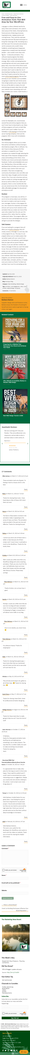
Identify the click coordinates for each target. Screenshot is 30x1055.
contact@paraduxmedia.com (15, 1047)
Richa (4, 494)
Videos (4, 990)
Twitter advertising (7, 987)
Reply (26, 489)
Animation (7, 286)
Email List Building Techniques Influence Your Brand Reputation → (15, 909)
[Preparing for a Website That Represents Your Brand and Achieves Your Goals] (15, 334)
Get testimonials (7, 980)
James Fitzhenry (14, 450)
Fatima (4, 533)
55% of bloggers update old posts (12, 969)
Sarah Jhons (5, 694)
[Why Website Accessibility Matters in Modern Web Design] (15, 370)
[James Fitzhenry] (6, 449)
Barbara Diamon (11, 279)
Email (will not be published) (11, 883)
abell (3, 821)
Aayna (4, 511)
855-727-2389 (16, 1042)
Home (3, 14)
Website (4, 890)
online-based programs (12, 76)
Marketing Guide (8, 14)
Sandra (4, 599)
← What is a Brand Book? (9, 905)
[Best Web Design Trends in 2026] (15, 404)
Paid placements (7, 993)
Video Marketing (13, 15)
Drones (4, 991)
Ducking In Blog (9, 281)
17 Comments (12, 290)
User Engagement (15, 286)
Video (21, 286)
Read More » (7, 441)
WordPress (17, 288)
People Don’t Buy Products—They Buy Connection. (13, 961)
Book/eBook (5, 988)
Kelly (3, 657)
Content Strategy (5, 15)
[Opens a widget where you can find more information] (23, 1052)
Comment (5, 848)
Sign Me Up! (15, 1018)
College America (7, 710)
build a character (14, 229)
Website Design (20, 284)
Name (4, 875)
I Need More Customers (18, 14)
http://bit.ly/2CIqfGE (13, 972)
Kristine (4, 555)
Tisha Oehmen (8, 582)
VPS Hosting (12, 132)
